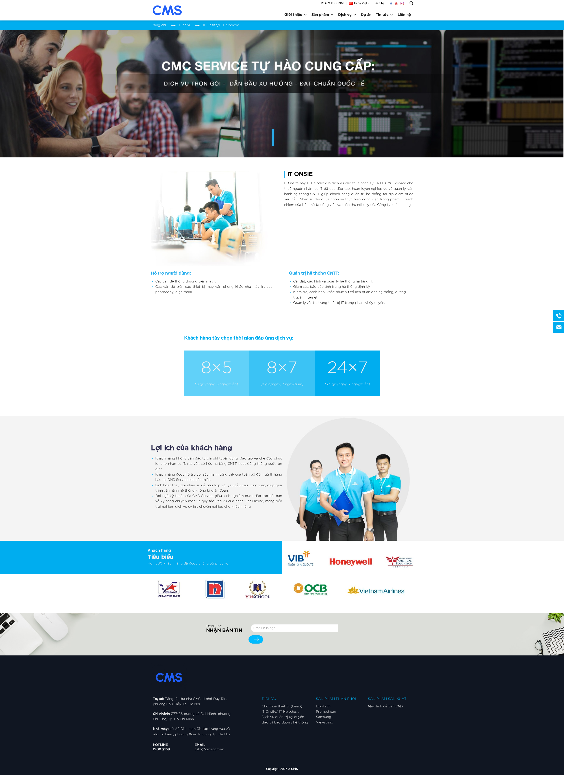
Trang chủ (159, 25)
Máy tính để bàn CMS (385, 706)
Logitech (323, 706)
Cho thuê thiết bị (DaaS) (282, 706)
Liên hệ (379, 3)
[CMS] (173, 10)
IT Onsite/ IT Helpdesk (280, 711)
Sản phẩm (320, 15)
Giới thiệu (293, 15)
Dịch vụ (345, 15)
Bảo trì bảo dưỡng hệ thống (285, 722)
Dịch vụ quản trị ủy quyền (283, 717)
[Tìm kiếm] (411, 3)
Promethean (326, 711)
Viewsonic (324, 722)
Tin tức (382, 15)
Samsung (323, 717)
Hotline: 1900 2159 (332, 3)
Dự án (366, 15)
